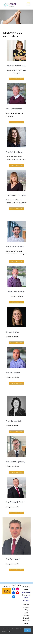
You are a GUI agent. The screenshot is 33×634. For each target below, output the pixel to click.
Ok (27, 630)
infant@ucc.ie (26, 592)
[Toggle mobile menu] (29, 4)
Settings (9, 631)
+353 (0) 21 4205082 (26, 597)
